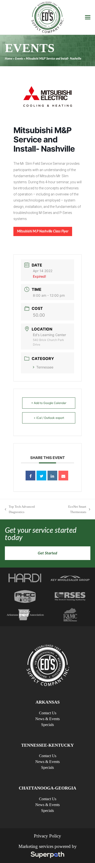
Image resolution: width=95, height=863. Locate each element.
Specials (47, 725)
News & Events (47, 719)
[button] (87, 17)
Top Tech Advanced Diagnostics (20, 509)
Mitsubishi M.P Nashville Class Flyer (42, 231)
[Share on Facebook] (30, 475)
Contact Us (47, 713)
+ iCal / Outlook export (49, 418)
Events (19, 58)
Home (8, 58)
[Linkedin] (52, 475)
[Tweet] (41, 475)
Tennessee (44, 367)
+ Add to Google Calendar (48, 403)
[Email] (63, 475)
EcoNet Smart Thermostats (70, 509)
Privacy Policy (47, 835)
